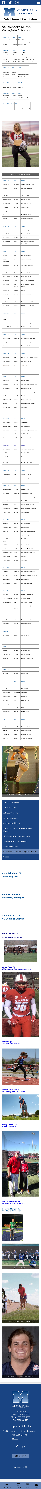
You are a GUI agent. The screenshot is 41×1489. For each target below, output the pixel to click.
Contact (36, 1487)
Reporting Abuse (28, 1431)
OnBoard (33, 19)
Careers (15, 19)
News (27, 1487)
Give (24, 19)
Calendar (18, 1487)
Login (20, 1446)
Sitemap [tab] (19, 1456)
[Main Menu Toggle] (38, 2)
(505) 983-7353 (23, 1417)
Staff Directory (9, 1431)
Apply (6, 19)
